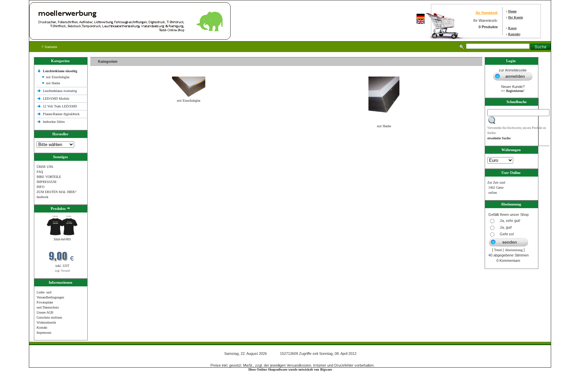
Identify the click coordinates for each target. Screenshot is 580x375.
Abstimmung (514, 250)
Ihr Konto (515, 17)
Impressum (44, 332)
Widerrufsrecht (46, 322)
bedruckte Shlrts (54, 122)
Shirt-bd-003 (62, 239)
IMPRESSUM (46, 182)
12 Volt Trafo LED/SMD (60, 106)
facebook (42, 197)
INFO (40, 187)
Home (512, 11)
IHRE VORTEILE (49, 177)
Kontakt (514, 34)
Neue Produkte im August (109, 140)
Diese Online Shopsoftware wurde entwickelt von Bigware (290, 369)
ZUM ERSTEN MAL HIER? (56, 192)
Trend (498, 250)
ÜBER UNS (45, 167)
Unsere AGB (45, 312)
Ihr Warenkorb (487, 12)
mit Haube (53, 83)
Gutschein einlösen (49, 317)
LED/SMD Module (56, 98)
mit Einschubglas (57, 77)
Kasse (512, 28)
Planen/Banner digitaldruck (61, 114)
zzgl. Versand (62, 270)
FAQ (40, 172)
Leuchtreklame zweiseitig (60, 91)
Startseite (50, 47)
